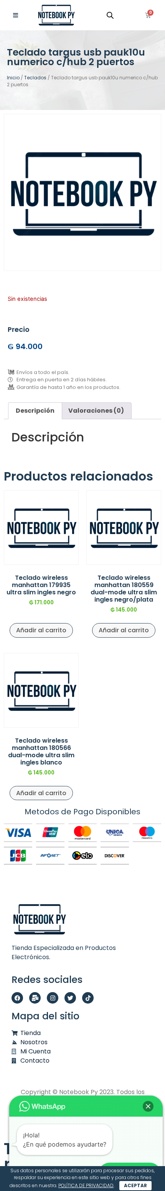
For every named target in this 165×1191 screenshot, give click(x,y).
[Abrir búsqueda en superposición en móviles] (110, 15)
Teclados (35, 77)
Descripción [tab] (35, 410)
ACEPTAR (135, 1185)
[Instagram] (52, 998)
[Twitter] (70, 998)
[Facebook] (17, 998)
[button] (148, 1106)
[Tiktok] (88, 998)
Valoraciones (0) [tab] (96, 410)
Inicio (13, 77)
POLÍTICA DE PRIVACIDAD (86, 1185)
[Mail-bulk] (35, 998)
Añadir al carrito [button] (41, 630)
